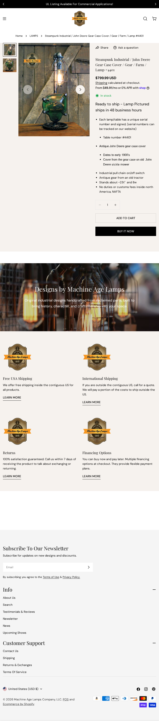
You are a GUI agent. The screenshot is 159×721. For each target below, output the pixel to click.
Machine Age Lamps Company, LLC (37, 699)
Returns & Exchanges (17, 665)
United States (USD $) (23, 689)
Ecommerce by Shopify (18, 704)
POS (66, 699)
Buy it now (125, 231)
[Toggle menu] (4, 19)
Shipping (101, 83)
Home (19, 36)
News (6, 626)
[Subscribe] (89, 567)
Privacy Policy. (71, 577)
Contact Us (10, 651)
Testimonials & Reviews (19, 612)
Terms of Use (51, 577)
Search (8, 605)
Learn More (12, 397)
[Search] (145, 19)
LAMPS (34, 36)
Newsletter (10, 619)
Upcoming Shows (14, 633)
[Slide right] (80, 89)
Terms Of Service (15, 672)
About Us (9, 598)
